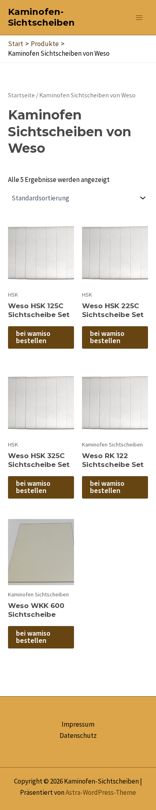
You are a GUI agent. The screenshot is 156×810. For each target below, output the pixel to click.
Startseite (21, 95)
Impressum (78, 724)
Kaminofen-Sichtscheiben (41, 17)
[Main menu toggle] (139, 17)
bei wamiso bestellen (33, 337)
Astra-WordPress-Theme (101, 792)
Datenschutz (78, 735)
